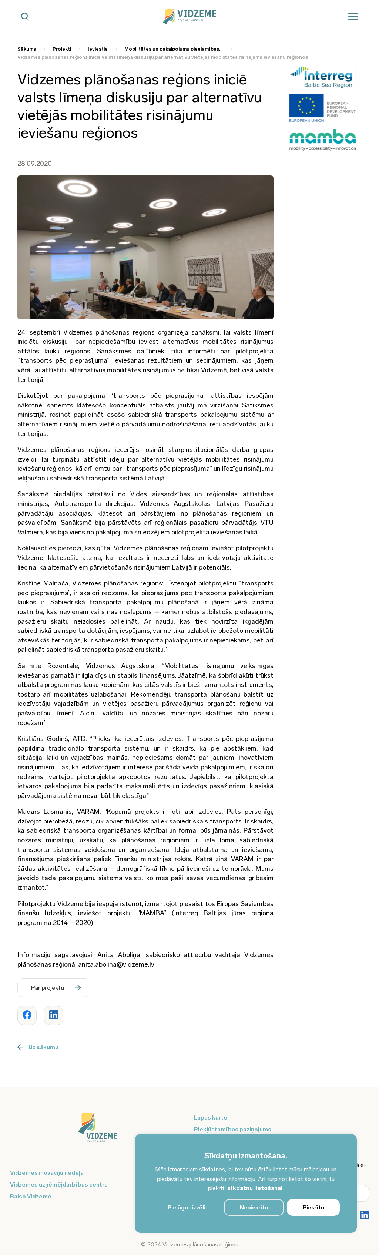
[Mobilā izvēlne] (353, 17)
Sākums (26, 49)
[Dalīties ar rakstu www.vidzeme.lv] (27, 1015)
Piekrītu (313, 1207)
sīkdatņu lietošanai (254, 1188)
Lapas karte (210, 1117)
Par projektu (47, 987)
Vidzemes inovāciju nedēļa (47, 1172)
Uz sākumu (43, 1047)
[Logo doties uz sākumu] (97, 1131)
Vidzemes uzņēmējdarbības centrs (59, 1184)
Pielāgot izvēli (186, 1207)
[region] (246, 1183)
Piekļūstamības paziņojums (232, 1129)
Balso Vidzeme (30, 1196)
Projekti (62, 49)
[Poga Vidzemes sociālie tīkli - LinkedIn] (364, 1216)
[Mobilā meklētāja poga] (25, 17)
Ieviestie (98, 49)
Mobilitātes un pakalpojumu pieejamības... (173, 49)
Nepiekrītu (254, 1207)
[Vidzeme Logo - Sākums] (189, 16)
